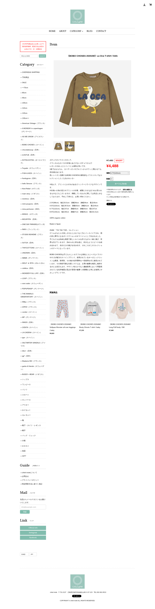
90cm (24, 98)
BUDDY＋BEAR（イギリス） (33, 374)
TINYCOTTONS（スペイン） (33, 248)
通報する (109, 200)
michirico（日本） (29, 199)
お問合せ (25, 476)
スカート (25, 395)
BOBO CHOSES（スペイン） (33, 145)
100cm (24, 103)
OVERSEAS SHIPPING (31, 72)
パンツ (24, 390)
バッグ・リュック (29, 435)
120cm (24, 113)
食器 (24, 451)
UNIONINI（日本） (29, 253)
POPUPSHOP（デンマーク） (33, 289)
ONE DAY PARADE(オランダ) (33, 224)
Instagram (33, 533)
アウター (25, 405)
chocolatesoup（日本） (31, 150)
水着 (24, 441)
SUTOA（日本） (28, 243)
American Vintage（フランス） (34, 123)
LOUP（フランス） (29, 278)
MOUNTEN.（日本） (30, 219)
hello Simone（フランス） (32, 183)
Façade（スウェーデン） (32, 168)
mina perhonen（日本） (31, 209)
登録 (25, 512)
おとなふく (26, 410)
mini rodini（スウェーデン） (33, 283)
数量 (108, 179)
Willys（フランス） (29, 302)
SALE (24, 82)
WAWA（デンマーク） (30, 258)
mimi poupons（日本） (31, 204)
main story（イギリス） (31, 194)
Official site (33, 528)
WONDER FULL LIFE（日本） (33, 273)
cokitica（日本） (28, 268)
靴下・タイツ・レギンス (31, 425)
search (42, 56)
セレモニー (26, 415)
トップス (25, 379)
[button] (76, 31)
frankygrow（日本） (29, 178)
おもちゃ (25, 446)
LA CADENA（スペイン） (32, 332)
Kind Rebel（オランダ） (31, 189)
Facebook (33, 538)
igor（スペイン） (28, 337)
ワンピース (26, 384)
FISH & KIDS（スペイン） (32, 173)
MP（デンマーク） (29, 317)
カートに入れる (121, 184)
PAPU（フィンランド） (31, 229)
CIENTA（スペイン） (30, 327)
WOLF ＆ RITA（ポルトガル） (33, 263)
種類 (108, 173)
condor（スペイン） (30, 312)
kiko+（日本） (27, 351)
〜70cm (25, 88)
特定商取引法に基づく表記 (32, 484)
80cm (24, 93)
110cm (24, 108)
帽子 (24, 430)
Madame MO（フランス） (32, 361)
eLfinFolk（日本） (29, 155)
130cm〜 (25, 118)
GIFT (24, 456)
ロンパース (26, 400)
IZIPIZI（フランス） (30, 307)
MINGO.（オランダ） (30, 214)
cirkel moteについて (29, 473)
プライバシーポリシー (30, 480)
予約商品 (25, 77)
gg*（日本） (26, 356)
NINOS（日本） (28, 322)
